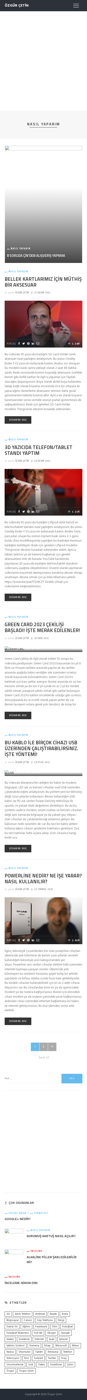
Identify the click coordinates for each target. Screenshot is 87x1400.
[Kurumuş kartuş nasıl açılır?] (14, 1235)
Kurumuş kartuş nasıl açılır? (51, 1236)
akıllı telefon (22, 1314)
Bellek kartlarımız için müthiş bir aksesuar (43, 281)
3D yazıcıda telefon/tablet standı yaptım (38, 450)
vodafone (56, 1364)
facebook (41, 1326)
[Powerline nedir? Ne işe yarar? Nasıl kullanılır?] (43, 921)
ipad (51, 1339)
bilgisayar (12, 1320)
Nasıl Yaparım (21, 248)
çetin (70, 1364)
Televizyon (12, 1358)
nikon (75, 1345)
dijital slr (12, 1326)
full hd (38, 1333)
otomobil (24, 1352)
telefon (67, 1352)
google (65, 1333)
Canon (28, 1320)
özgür (10, 1371)
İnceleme (36, 1251)
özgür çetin (26, 1371)
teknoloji (53, 1352)
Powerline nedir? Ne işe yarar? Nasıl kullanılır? (43, 878)
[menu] (76, 5)
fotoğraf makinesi (17, 1333)
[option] (43, 204)
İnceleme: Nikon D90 (21, 1282)
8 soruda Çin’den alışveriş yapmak (36, 255)
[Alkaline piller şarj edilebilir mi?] (14, 1259)
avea (65, 1314)
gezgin (51, 1333)
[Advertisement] (43, 60)
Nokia (10, 1352)
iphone (63, 1339)
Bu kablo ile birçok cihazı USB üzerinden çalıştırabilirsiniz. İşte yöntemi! (41, 748)
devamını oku (18, 420)
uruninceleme (14, 1364)
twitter (52, 1358)
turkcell (38, 1358)
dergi (61, 1320)
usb (30, 1364)
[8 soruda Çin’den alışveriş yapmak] (43, 204)
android (40, 1314)
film (54, 1326)
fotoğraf (67, 1326)
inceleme (24, 1339)
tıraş (64, 1358)
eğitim (26, 1326)
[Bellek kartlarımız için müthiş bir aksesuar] (43, 324)
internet (39, 1339)
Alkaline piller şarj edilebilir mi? (52, 1259)
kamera (34, 1345)
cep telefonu (45, 1320)
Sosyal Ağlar (18, 1213)
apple (53, 1314)
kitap (47, 1345)
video (41, 1364)
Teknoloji (41, 1213)
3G (8, 1314)
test (26, 1358)
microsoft (61, 1345)
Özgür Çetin (22, 292)
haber (10, 1339)
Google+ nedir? (18, 1218)
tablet (39, 1352)
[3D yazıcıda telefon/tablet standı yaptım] (43, 492)
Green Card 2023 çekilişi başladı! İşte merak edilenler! (42, 627)
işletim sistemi (15, 1345)
